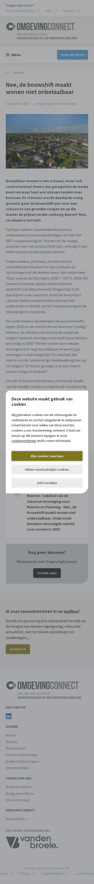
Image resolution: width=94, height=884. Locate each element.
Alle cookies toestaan (47, 456)
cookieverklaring (24, 441)
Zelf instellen (47, 483)
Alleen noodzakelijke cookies (47, 469)
